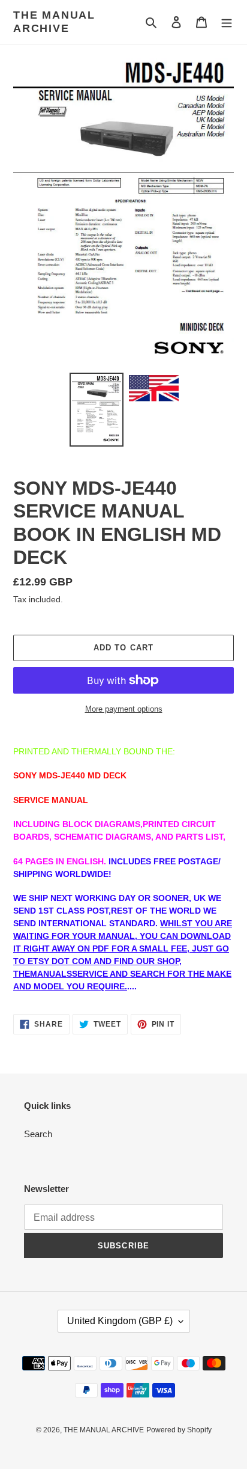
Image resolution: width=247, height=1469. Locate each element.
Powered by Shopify (179, 1430)
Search (38, 1134)
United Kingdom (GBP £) (120, 1321)
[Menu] (226, 22)
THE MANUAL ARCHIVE (54, 21)
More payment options (123, 708)
